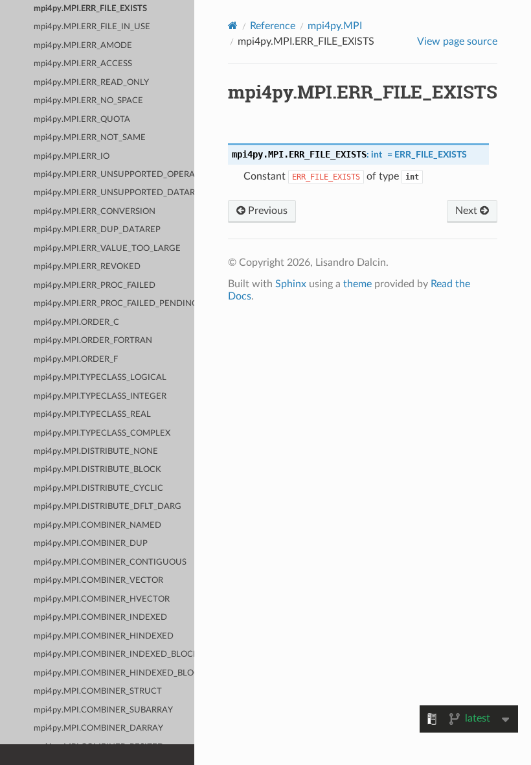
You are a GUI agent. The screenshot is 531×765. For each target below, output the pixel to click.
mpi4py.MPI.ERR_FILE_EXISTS (90, 9)
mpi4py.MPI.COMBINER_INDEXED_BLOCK (114, 654)
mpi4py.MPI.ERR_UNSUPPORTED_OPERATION (114, 175)
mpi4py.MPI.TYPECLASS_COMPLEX (102, 433)
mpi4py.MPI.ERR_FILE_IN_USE (92, 27)
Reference (272, 26)
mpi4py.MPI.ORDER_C (76, 322)
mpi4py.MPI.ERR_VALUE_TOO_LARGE (107, 248)
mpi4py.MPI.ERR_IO (71, 156)
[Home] (233, 25)
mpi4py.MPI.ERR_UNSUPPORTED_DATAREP (114, 193)
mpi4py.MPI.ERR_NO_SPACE (88, 101)
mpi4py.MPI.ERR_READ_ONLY (91, 82)
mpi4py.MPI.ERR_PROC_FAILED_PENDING (114, 304)
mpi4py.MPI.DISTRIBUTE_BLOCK (97, 469)
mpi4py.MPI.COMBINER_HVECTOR (102, 599)
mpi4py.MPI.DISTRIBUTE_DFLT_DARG (107, 506)
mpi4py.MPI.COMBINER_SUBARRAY (103, 710)
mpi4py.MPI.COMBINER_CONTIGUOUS (110, 562)
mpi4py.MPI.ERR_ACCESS (83, 64)
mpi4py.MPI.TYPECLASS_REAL (92, 414)
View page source (457, 41)
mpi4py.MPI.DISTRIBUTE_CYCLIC (98, 488)
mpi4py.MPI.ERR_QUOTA (82, 119)
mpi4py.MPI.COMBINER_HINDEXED (104, 636)
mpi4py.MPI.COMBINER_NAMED (97, 525)
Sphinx (290, 284)
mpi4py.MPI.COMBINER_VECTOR (98, 580)
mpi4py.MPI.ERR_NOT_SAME (90, 138)
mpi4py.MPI (335, 26)
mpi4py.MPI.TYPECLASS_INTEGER (100, 396)
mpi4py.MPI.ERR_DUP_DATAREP (97, 230)
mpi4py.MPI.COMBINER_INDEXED (100, 617)
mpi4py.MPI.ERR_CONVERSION (94, 211)
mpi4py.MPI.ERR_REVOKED (87, 267)
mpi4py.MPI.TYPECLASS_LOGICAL (100, 377)
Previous (266, 211)
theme (357, 284)
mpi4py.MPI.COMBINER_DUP (91, 543)
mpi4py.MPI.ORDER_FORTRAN (93, 340)
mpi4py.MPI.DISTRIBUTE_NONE (96, 451)
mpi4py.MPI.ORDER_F (76, 359)
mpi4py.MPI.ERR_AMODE (83, 45)
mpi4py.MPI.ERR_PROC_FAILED (94, 285)
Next (467, 211)
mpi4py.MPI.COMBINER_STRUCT (98, 691)
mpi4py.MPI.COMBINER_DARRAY (98, 728)
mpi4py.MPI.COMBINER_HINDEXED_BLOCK (114, 673)
